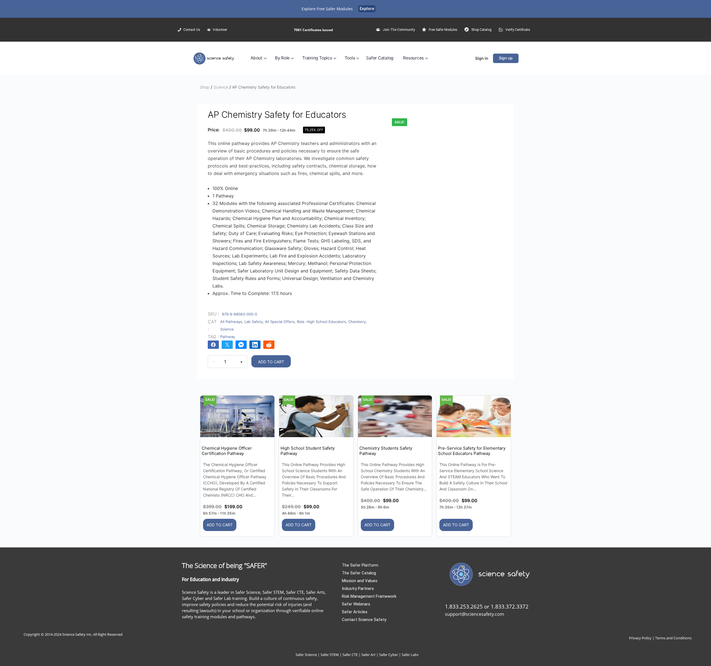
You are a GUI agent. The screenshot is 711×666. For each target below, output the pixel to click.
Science (221, 87)
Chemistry (357, 321)
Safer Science (306, 654)
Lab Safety (253, 321)
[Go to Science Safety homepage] (214, 58)
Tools (350, 58)
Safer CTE (350, 654)
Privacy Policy (640, 637)
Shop (204, 87)
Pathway (227, 336)
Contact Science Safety (364, 619)
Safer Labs (410, 654)
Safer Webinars (356, 604)
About (256, 58)
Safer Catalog (379, 58)
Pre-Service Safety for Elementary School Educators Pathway (471, 450)
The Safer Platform (360, 565)
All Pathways (231, 321)
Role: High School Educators (321, 321)
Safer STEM (330, 654)
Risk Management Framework (369, 596)
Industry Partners (358, 588)
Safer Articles (354, 611)
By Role (282, 58)
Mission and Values (359, 580)
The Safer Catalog (359, 572)
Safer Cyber (388, 654)
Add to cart (271, 361)
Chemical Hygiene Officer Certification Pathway (227, 450)
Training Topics (317, 58)
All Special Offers (280, 321)
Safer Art (368, 654)
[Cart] (467, 58)
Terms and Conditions (673, 637)
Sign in (481, 58)
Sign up (506, 58)
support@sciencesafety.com (474, 614)
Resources (413, 58)
